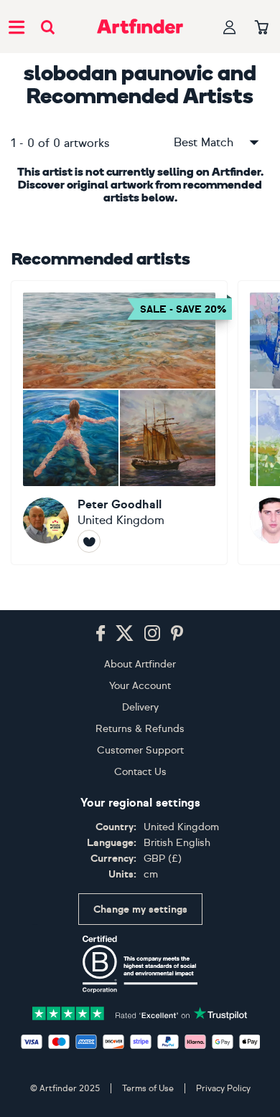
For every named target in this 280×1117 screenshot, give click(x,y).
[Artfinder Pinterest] (177, 633)
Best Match (203, 142)
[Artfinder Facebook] (100, 633)
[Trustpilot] (140, 1012)
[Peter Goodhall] (119, 422)
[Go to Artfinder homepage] (140, 26)
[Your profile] (230, 26)
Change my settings (140, 909)
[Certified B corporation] (140, 964)
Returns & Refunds (140, 729)
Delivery (140, 707)
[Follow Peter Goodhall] (89, 541)
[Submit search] (47, 26)
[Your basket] (261, 28)
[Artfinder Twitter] (125, 633)
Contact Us (140, 772)
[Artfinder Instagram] (152, 633)
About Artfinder (140, 664)
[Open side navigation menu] (16, 26)
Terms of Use (148, 1088)
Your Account (140, 686)
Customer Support (140, 750)
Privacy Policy (223, 1088)
